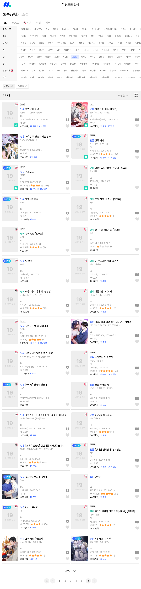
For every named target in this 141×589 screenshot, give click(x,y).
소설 (25, 14)
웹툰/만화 (11, 14)
